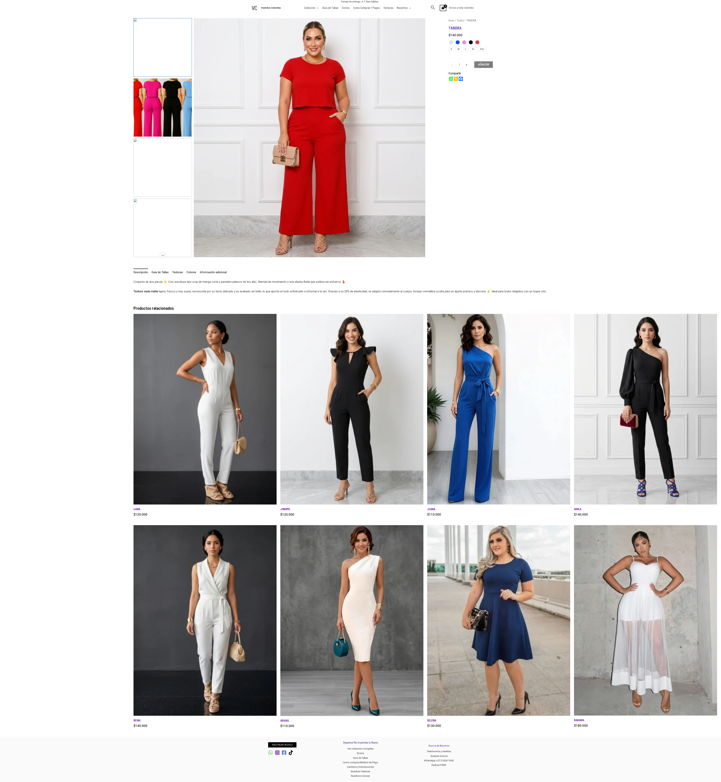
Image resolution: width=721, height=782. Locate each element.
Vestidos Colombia (271, 8)
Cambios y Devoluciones (360, 766)
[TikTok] (291, 752)
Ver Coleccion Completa (360, 748)
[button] (433, 8)
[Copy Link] (456, 79)
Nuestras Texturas (360, 771)
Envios (360, 753)
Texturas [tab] (177, 272)
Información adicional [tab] (213, 272)
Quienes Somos (439, 756)
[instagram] (277, 752)
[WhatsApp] (270, 752)
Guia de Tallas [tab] (160, 272)
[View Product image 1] (162, 47)
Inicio (451, 20)
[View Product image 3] (162, 168)
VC (254, 8)
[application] (317, 7)
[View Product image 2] (162, 107)
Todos (460, 20)
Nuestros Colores (360, 775)
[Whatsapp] (451, 79)
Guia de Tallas (360, 757)
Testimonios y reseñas (439, 751)
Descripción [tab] (140, 272)
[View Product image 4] (162, 228)
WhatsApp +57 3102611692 (439, 760)
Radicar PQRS (438, 765)
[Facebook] (461, 79)
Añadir (483, 64)
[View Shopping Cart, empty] (443, 8)
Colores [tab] (191, 272)
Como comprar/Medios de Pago (360, 762)
